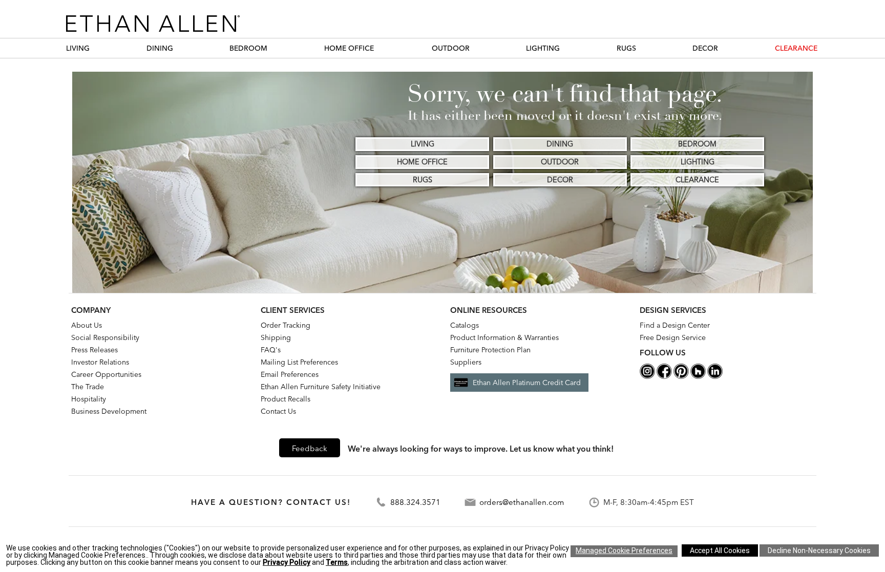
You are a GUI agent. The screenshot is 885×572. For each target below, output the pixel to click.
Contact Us (278, 411)
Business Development (108, 411)
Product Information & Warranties (504, 337)
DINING (159, 48)
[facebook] (664, 376)
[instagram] (647, 376)
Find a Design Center (675, 325)
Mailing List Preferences (299, 362)
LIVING (78, 48)
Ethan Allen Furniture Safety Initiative (321, 386)
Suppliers (465, 362)
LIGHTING (543, 48)
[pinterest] (681, 376)
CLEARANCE (796, 48)
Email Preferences (290, 374)
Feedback (309, 448)
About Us (86, 325)
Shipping (276, 337)
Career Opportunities (106, 374)
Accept (720, 550)
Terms (337, 562)
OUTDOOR (451, 48)
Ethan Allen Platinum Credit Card (527, 382)
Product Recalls (285, 399)
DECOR (705, 48)
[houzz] (698, 376)
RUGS (626, 48)
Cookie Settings (624, 551)
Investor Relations (100, 362)
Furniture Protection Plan (490, 349)
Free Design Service (673, 337)
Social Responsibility (105, 337)
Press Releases (94, 349)
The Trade (87, 386)
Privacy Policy (286, 562)
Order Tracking (285, 325)
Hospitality (88, 399)
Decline (819, 550)
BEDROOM (248, 48)
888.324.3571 (415, 502)
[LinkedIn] (715, 376)
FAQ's (271, 349)
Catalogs (464, 325)
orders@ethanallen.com (521, 502)
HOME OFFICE (349, 48)
